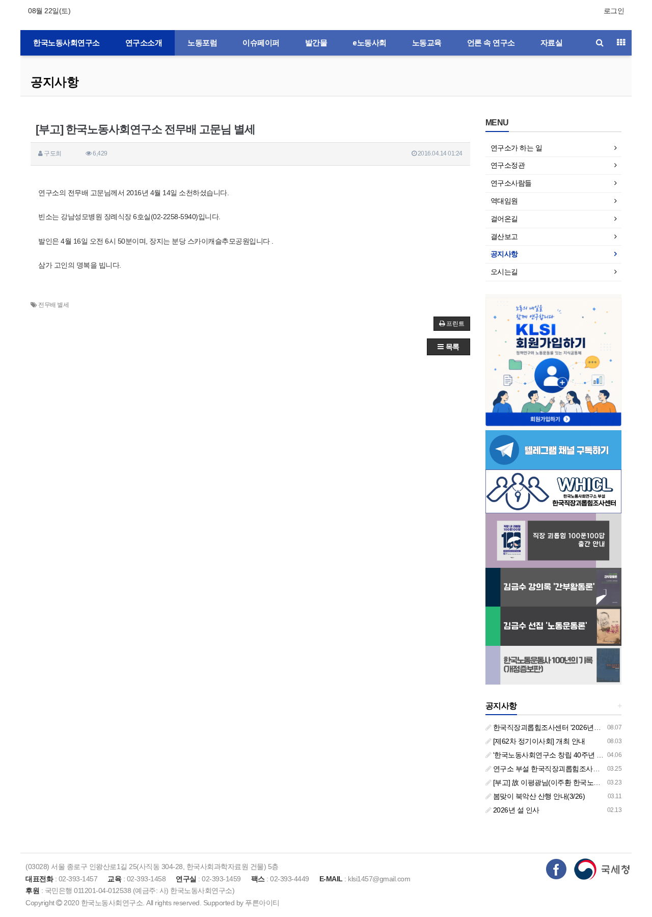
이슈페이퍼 (261, 42)
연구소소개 (143, 42)
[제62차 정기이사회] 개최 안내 (538, 741)
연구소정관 (508, 165)
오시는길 (504, 272)
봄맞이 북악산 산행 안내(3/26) (538, 796)
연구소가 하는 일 (516, 148)
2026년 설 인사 (515, 810)
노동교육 (427, 42)
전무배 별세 (53, 304)
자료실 (551, 42)
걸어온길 (504, 219)
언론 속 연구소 (491, 42)
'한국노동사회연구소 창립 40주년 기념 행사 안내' (567, 755)
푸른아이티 (262, 903)
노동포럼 (202, 42)
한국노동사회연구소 (66, 42)
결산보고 (504, 236)
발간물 (316, 42)
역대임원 (504, 201)
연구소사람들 (511, 183)
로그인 (614, 11)
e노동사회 (369, 42)
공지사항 (54, 82)
